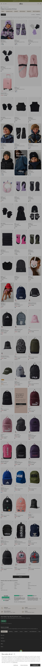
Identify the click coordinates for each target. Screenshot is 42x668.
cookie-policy (15, 662)
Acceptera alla (35, 665)
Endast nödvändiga (24, 665)
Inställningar (15, 665)
